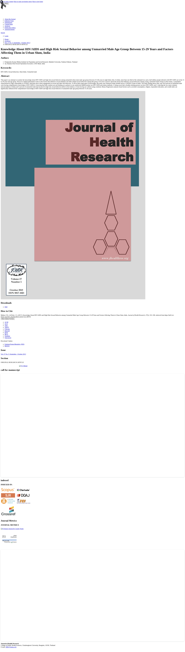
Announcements (10, 29)
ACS (6, 324)
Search (3, 33)
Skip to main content (7, 1)
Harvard (7, 331)
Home (7, 39)
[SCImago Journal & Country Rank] (12, 529)
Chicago (7, 329)
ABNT (7, 327)
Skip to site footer (37, 1)
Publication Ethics (10, 28)
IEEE (6, 332)
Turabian (7, 336)
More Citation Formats (8, 319)
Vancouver (8, 338)
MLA (6, 334)
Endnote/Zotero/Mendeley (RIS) (14, 344)
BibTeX (7, 346)
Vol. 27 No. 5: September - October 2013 (17, 43)
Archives (7, 26)
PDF (6, 307)
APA (6, 325)
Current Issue (9, 24)
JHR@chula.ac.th (11, 647)
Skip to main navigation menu (23, 1)
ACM (6, 322)
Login (6, 36)
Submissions (8, 22)
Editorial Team (9, 21)
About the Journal (10, 19)
